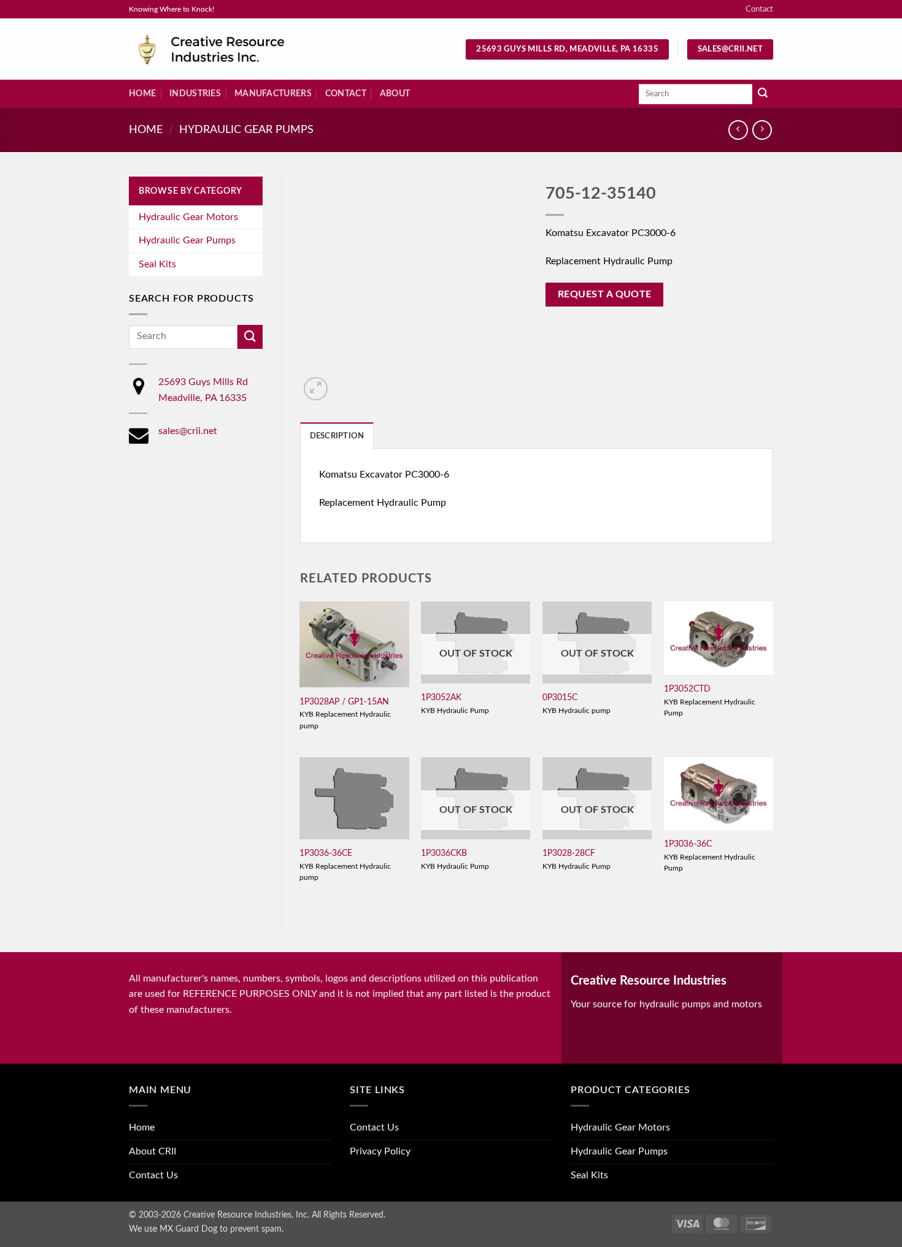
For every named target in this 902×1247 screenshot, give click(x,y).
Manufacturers (273, 93)
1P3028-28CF (568, 853)
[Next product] (737, 129)
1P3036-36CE (325, 853)
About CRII (152, 1151)
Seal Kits (157, 264)
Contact (759, 9)
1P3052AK (441, 697)
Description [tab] (337, 436)
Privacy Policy (380, 1151)
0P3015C (559, 697)
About (395, 93)
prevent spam (256, 1229)
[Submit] (762, 94)
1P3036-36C (688, 843)
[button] (316, 389)
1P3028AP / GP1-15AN (344, 701)
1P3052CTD (687, 688)
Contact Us (153, 1175)
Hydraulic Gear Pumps (246, 129)
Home (142, 93)
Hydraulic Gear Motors (188, 217)
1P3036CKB (444, 853)
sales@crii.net (187, 431)
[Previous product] (761, 129)
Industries (195, 93)
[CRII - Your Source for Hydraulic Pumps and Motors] (230, 49)
